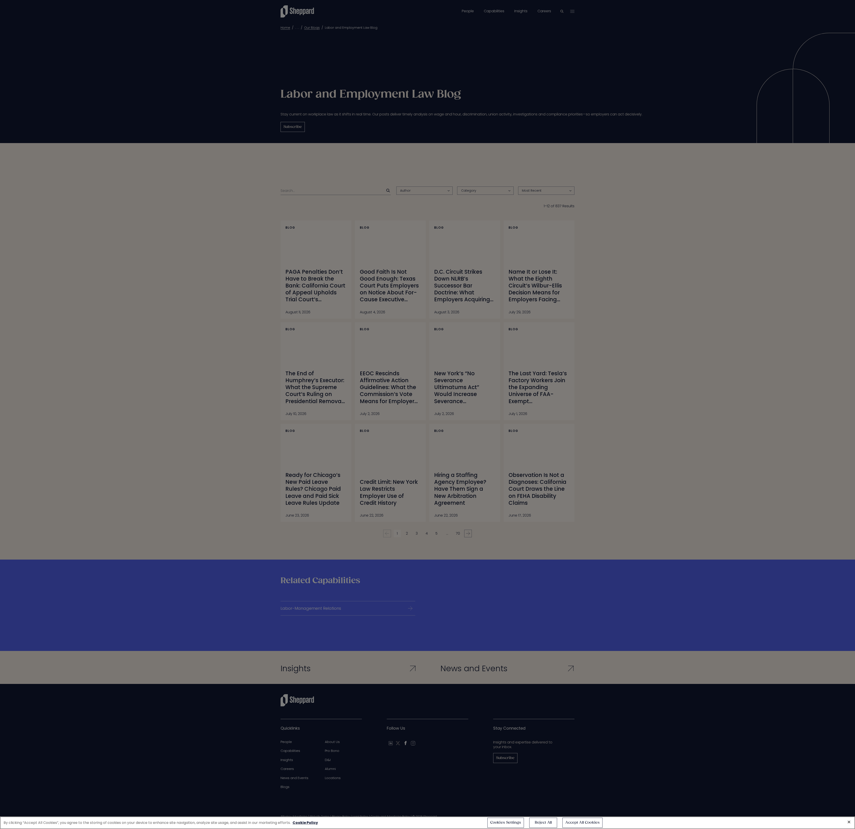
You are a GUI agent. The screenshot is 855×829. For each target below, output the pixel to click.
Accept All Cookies (582, 823)
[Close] (849, 822)
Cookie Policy (305, 822)
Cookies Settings (505, 823)
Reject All (543, 823)
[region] (427, 823)
